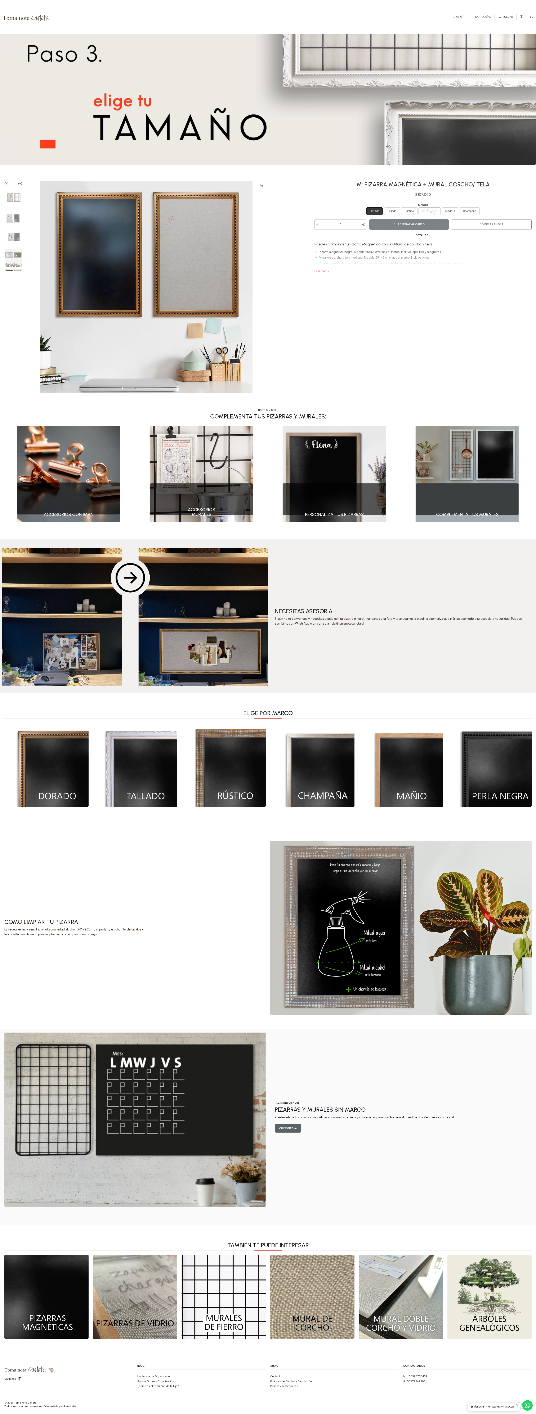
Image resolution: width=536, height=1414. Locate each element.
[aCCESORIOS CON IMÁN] (68, 474)
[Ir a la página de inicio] (26, 17)
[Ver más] (46, 765)
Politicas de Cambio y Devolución (291, 1381)
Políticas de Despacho (284, 1386)
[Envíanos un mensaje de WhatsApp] (527, 1405)
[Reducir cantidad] (318, 224)
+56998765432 (417, 1376)
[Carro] (531, 17)
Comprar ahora (491, 224)
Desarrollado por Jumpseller (60, 1406)
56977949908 (416, 1381)
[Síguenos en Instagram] (521, 16)
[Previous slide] (8, 184)
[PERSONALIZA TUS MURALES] (334, 474)
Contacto (276, 1376)
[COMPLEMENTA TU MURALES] (467, 474)
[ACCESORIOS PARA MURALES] (201, 474)
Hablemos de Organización (154, 1376)
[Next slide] (17, 184)
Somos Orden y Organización (155, 1381)
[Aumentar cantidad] (364, 224)
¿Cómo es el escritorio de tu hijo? (158, 1386)
